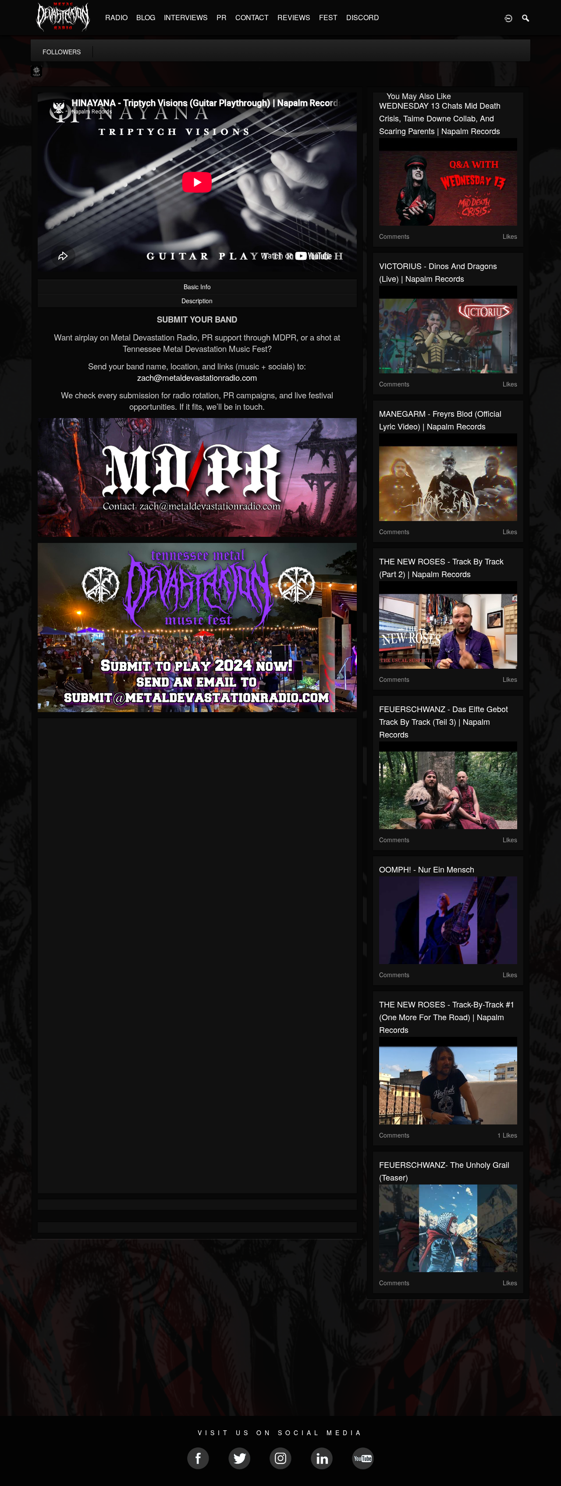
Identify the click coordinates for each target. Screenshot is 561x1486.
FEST (328, 17)
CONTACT (252, 17)
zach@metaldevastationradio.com (197, 377)
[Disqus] (197, 841)
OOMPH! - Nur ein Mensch (426, 869)
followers (62, 51)
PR (222, 17)
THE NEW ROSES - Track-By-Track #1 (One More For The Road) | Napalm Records (447, 1016)
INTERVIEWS (186, 17)
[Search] (526, 17)
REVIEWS (293, 17)
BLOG (145, 17)
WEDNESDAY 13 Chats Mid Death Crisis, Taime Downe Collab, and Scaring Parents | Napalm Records (440, 117)
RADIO (116, 17)
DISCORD (362, 17)
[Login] (508, 17)
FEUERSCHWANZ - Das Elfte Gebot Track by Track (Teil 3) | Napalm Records (443, 721)
